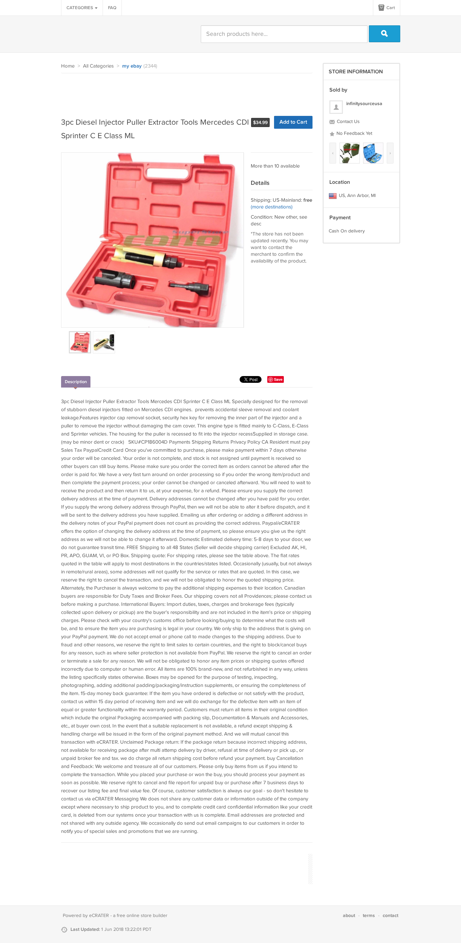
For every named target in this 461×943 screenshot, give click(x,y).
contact (390, 915)
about (349, 915)
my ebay (132, 66)
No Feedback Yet (353, 133)
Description (76, 381)
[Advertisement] (184, 92)
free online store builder (142, 915)
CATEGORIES (80, 7)
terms (369, 915)
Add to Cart (293, 122)
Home (68, 66)
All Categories (98, 66)
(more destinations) (272, 207)
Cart (390, 7)
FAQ (112, 7)
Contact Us (347, 121)
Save (278, 379)
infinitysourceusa (364, 103)
